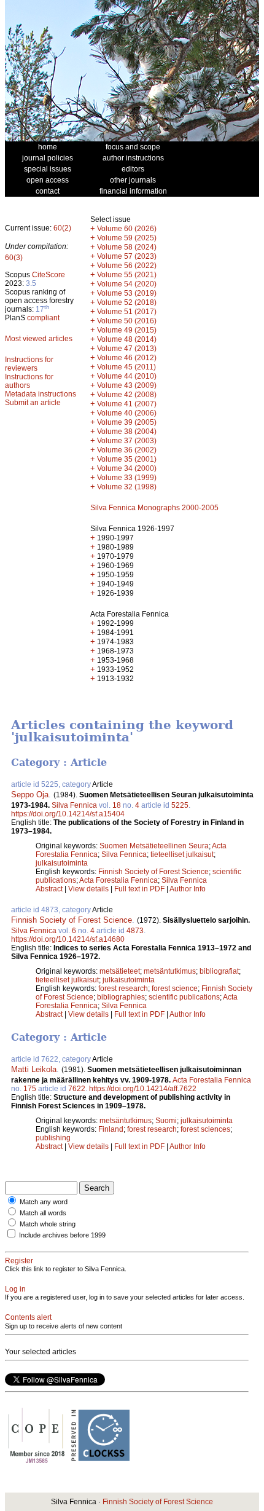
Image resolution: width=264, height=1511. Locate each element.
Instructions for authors (29, 381)
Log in (15, 1289)
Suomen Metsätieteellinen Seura (154, 846)
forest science (175, 988)
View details (89, 889)
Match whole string (48, 1224)
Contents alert (28, 1317)
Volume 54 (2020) (127, 284)
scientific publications (184, 997)
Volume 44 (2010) (127, 376)
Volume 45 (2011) (126, 367)
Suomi (166, 1120)
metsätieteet (119, 971)
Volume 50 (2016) (127, 321)
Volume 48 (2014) (127, 339)
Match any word (44, 1201)
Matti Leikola (33, 1069)
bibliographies (121, 997)
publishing (53, 1138)
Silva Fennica (74, 805)
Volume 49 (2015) (127, 330)
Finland (110, 1129)
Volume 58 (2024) (127, 247)
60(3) (14, 257)
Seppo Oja (30, 794)
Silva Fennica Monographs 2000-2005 (154, 507)
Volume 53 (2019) (127, 293)
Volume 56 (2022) (127, 265)
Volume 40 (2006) (127, 413)
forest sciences (205, 1129)
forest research (123, 988)
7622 (76, 1088)
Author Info (187, 889)
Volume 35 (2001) (127, 459)
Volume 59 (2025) (127, 238)
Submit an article (33, 402)
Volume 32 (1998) (127, 487)
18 (116, 805)
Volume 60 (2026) (127, 228)
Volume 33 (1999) (127, 477)
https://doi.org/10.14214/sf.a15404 (68, 814)
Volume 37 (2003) (127, 440)
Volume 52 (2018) (127, 302)
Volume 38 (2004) (127, 431)
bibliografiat (219, 971)
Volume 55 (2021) (127, 274)
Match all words (43, 1213)
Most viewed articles (38, 338)
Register (19, 1261)
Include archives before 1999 (62, 1235)
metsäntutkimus (170, 971)
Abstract (49, 889)
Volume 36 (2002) (127, 450)
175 (29, 1088)
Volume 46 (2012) (127, 357)
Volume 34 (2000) (127, 468)
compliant (43, 318)
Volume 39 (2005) (127, 422)
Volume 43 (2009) (127, 385)
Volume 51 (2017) (127, 311)
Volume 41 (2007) (127, 404)
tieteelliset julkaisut (182, 854)
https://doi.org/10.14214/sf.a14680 (68, 939)
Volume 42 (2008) (127, 394)
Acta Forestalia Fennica (118, 880)
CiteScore (48, 274)
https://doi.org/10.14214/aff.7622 (142, 1088)
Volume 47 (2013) (127, 348)
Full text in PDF (139, 889)
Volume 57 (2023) (127, 256)
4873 (135, 930)
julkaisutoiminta (62, 863)
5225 (179, 805)
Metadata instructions (40, 394)
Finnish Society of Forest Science (153, 871)
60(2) (62, 228)
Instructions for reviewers (29, 364)
